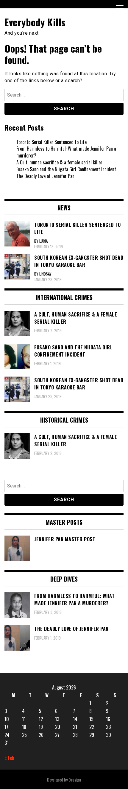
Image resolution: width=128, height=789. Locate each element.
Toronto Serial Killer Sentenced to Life (51, 142)
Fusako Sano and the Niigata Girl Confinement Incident (66, 169)
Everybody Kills (35, 22)
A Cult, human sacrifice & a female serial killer (59, 162)
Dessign (74, 779)
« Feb (9, 758)
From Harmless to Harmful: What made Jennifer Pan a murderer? (66, 152)
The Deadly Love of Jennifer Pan (45, 176)
